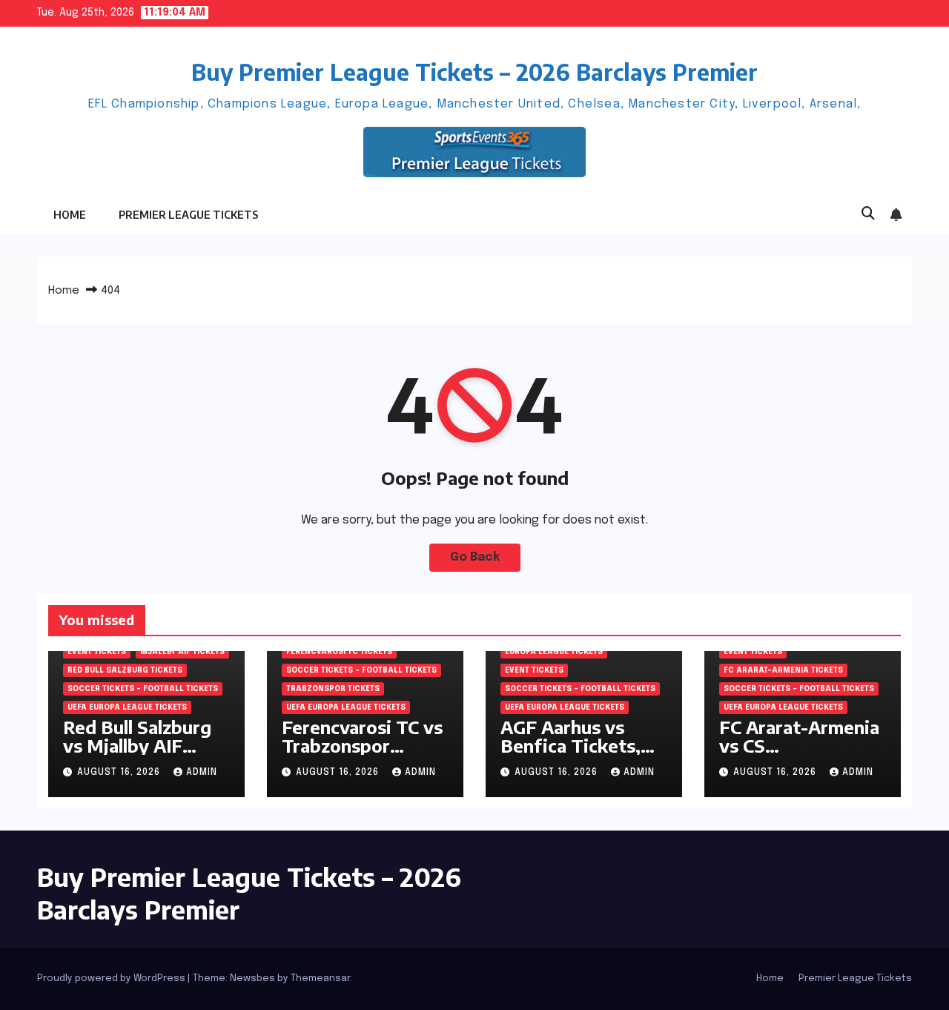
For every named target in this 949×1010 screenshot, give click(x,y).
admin (201, 772)
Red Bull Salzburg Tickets (124, 670)
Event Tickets (96, 652)
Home (69, 214)
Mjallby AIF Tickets (182, 652)
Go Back (475, 557)
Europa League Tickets (554, 652)
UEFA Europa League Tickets (127, 707)
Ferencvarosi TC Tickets (339, 652)
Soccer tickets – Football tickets (142, 689)
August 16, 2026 (120, 772)
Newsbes (252, 978)
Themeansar (320, 978)
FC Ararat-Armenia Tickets (783, 670)
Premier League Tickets (188, 214)
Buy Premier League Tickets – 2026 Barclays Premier (474, 72)
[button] (868, 214)
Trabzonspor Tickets (333, 689)
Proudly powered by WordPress (112, 978)
